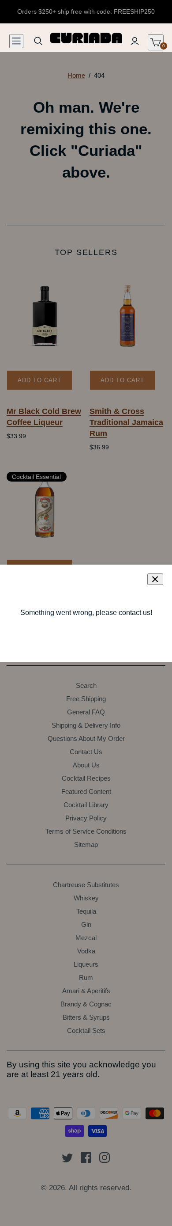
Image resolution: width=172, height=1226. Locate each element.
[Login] (134, 41)
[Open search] (38, 41)
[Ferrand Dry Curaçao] (45, 505)
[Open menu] (16, 41)
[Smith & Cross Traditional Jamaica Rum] (128, 316)
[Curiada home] (86, 37)
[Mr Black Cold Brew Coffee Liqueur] (45, 316)
